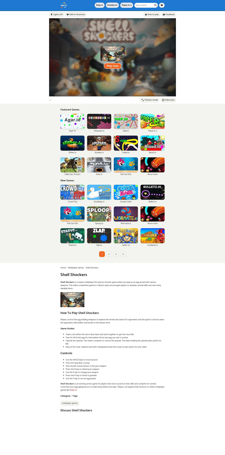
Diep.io (99, 5)
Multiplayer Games (76, 268)
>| (123, 254)
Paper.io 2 (127, 5)
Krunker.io (112, 5)
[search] (155, 5)
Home (63, 268)
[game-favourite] (162, 5)
